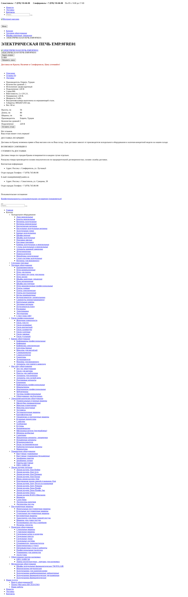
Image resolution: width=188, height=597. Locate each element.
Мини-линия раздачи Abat (27, 479)
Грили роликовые (24, 325)
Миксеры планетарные (26, 405)
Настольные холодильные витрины (31, 228)
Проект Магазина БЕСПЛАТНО (25, 584)
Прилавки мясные (24, 240)
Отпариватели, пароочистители (30, 543)
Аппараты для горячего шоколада (31, 364)
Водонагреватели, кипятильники (30, 297)
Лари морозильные (24, 217)
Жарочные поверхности (26, 320)
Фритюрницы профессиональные (31, 389)
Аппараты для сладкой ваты (28, 378)
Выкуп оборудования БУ (22, 582)
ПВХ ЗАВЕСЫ (23, 465)
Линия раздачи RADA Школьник (30, 495)
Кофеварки (21, 343)
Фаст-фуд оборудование (21, 366)
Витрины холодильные (26, 221)
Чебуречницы (22, 391)
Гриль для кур (22, 323)
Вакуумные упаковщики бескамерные (33, 456)
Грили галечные (23, 332)
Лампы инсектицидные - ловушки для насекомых (38, 561)
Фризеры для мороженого (27, 362)
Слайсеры (20, 421)
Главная (9, 210)
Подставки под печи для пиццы (30, 274)
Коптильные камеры (25, 302)
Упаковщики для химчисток (28, 552)
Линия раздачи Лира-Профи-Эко (30, 490)
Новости (10, 7)
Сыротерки (21, 435)
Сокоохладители (23, 355)
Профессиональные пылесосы (29, 550)
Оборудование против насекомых (26, 557)
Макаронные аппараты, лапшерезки (32, 437)
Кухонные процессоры (26, 419)
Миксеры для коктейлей (26, 350)
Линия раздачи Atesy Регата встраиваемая (34, 483)
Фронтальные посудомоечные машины (33, 509)
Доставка (10, 10)
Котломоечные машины (26, 516)
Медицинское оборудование (23, 564)
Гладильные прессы (25, 536)
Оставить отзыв (8, 127)
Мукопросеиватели (24, 442)
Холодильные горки (25, 231)
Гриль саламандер (24, 329)
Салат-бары (21, 499)
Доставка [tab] (10, 78)
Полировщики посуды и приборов (31, 522)
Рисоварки (21, 309)
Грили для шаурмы (24, 371)
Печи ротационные (24, 281)
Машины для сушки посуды (28, 520)
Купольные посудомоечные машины (32, 511)
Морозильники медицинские (29, 568)
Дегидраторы (22, 313)
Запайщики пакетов (25, 458)
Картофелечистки (24, 414)
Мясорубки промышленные (28, 403)
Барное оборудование (20, 339)
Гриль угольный (23, 336)
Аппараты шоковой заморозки (29, 249)
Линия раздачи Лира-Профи (28, 488)
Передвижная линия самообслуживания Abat (36, 481)
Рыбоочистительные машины (29, 447)
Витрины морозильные (26, 224)
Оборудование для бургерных (29, 396)
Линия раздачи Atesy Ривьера (29, 486)
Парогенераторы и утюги (27, 545)
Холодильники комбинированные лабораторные (37, 573)
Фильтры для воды (24, 525)
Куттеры (20, 426)
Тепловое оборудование (21, 265)
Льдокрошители (23, 359)
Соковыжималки (23, 352)
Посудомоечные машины (22, 506)
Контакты (10, 12)
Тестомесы (21, 410)
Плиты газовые (23, 288)
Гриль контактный (24, 327)
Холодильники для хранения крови (31, 571)
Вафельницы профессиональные (30, 385)
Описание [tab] (10, 73)
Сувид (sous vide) (23, 316)
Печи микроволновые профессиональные (34, 286)
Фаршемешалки (23, 428)
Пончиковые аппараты (26, 380)
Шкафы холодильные (25, 238)
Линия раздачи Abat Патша (28, 476)
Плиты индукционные (26, 293)
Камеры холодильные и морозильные (32, 244)
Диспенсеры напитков (26, 502)
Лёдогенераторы (23, 251)
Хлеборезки (21, 424)
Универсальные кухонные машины (31, 401)
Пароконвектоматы (24, 267)
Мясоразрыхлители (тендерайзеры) (31, 431)
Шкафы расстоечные (25, 283)
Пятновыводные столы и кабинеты (31, 548)
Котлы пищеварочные (26, 295)
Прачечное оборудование (22, 527)
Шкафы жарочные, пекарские (29, 279)
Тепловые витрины (24, 304)
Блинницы (21, 382)
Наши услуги (12, 580)
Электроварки (22, 311)
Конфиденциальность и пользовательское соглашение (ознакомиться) (31, 199)
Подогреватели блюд (25, 306)
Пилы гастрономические (27, 444)
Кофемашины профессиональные (31, 341)
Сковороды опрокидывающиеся (30, 300)
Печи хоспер (21, 277)
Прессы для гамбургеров (27, 373)
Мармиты (20, 497)
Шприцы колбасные (25, 433)
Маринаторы (22, 449)
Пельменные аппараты (26, 440)
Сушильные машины (25, 532)
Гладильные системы (25, 541)
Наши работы (17, 587)
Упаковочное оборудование (23, 451)
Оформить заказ (8, 60)
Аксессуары (21, 555)
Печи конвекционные (25, 270)
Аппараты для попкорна (27, 375)
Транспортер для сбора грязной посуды (33, 518)
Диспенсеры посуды (25, 504)
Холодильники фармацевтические (31, 578)
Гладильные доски (24, 539)
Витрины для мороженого (27, 261)
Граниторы (21, 357)
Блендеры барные (24, 348)
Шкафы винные (23, 235)
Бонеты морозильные (25, 219)
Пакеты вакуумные (24, 463)
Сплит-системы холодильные (29, 258)
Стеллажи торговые (20, 263)
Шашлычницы (22, 387)
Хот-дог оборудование (26, 368)
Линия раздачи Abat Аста (27, 472)
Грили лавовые (23, 334)
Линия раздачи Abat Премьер (29, 474)
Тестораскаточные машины (28, 412)
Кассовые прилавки (25, 242)
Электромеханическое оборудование (27, 398)
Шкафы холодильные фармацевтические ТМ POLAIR (40, 566)
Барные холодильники (26, 233)
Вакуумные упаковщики (27, 454)
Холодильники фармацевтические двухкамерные (37, 575)
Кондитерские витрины (26, 226)
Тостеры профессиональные (28, 394)
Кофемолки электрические (28, 346)
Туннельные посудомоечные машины (32, 513)
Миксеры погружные (25, 408)
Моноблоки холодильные (27, 256)
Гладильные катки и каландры (29, 534)
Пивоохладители (23, 254)
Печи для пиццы (23, 272)
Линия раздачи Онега (25, 493)
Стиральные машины (25, 529)
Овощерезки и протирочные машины (32, 417)
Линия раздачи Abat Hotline (28, 470)
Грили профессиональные (22, 318)
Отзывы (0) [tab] (11, 75)
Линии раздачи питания (21, 467)
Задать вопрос (7, 55)
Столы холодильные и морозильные (32, 247)
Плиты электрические (26, 290)
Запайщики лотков (24, 460)
